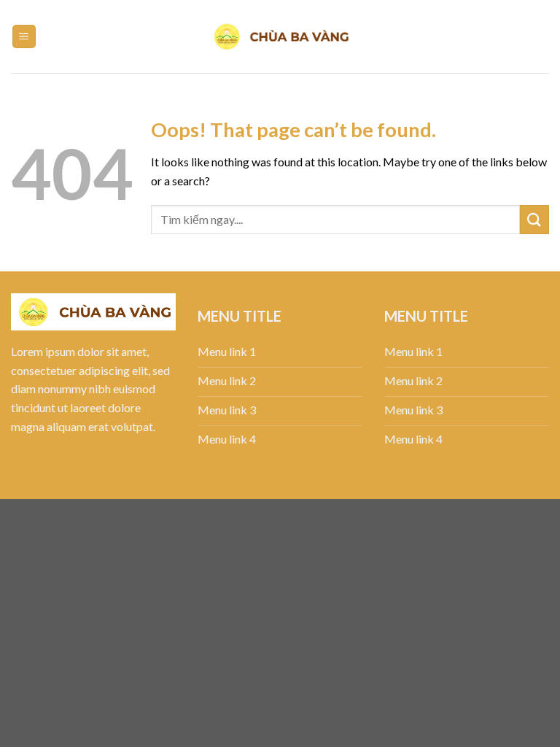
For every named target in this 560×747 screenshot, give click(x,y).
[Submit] (534, 219)
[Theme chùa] (280, 36)
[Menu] (24, 37)
